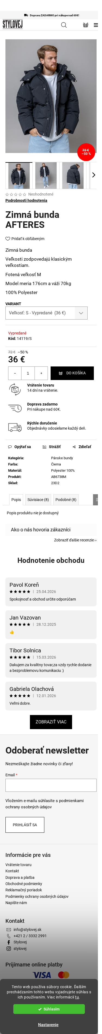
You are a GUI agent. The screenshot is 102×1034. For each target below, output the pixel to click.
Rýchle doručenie (42, 423)
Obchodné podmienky (23, 884)
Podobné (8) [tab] (65, 499)
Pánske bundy (62, 458)
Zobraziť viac (51, 722)
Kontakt (12, 871)
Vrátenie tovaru (40, 385)
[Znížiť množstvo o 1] (14, 373)
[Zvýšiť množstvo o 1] (41, 373)
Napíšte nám (16, 903)
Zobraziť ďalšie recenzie (74, 540)
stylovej (20, 948)
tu (77, 997)
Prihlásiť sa (25, 825)
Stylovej (20, 942)
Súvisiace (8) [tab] (38, 499)
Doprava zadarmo (42, 404)
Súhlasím (52, 1009)
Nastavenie (48, 1024)
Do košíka (76, 373)
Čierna (56, 464)
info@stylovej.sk (27, 929)
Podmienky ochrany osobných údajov (37, 896)
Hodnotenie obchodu (51, 560)
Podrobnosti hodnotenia (26, 200)
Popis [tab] (16, 499)
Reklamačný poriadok (23, 890)
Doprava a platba (20, 877)
